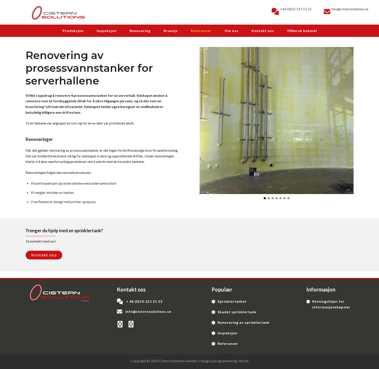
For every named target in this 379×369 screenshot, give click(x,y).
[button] (265, 198)
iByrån (243, 361)
